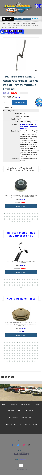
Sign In (35, 18)
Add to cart (19, 102)
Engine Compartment (14, 23)
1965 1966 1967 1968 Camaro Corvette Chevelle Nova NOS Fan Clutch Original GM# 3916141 (24, 324)
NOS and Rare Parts (21, 298)
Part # (21, 199)
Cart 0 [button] (9, 19)
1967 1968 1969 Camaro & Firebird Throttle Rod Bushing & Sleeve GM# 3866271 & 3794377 (21, 196)
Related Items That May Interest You (21, 234)
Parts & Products (23, 18)
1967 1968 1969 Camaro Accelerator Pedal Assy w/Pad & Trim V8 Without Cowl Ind (25, 261)
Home (3, 23)
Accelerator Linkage (29, 23)
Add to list (9, 108)
